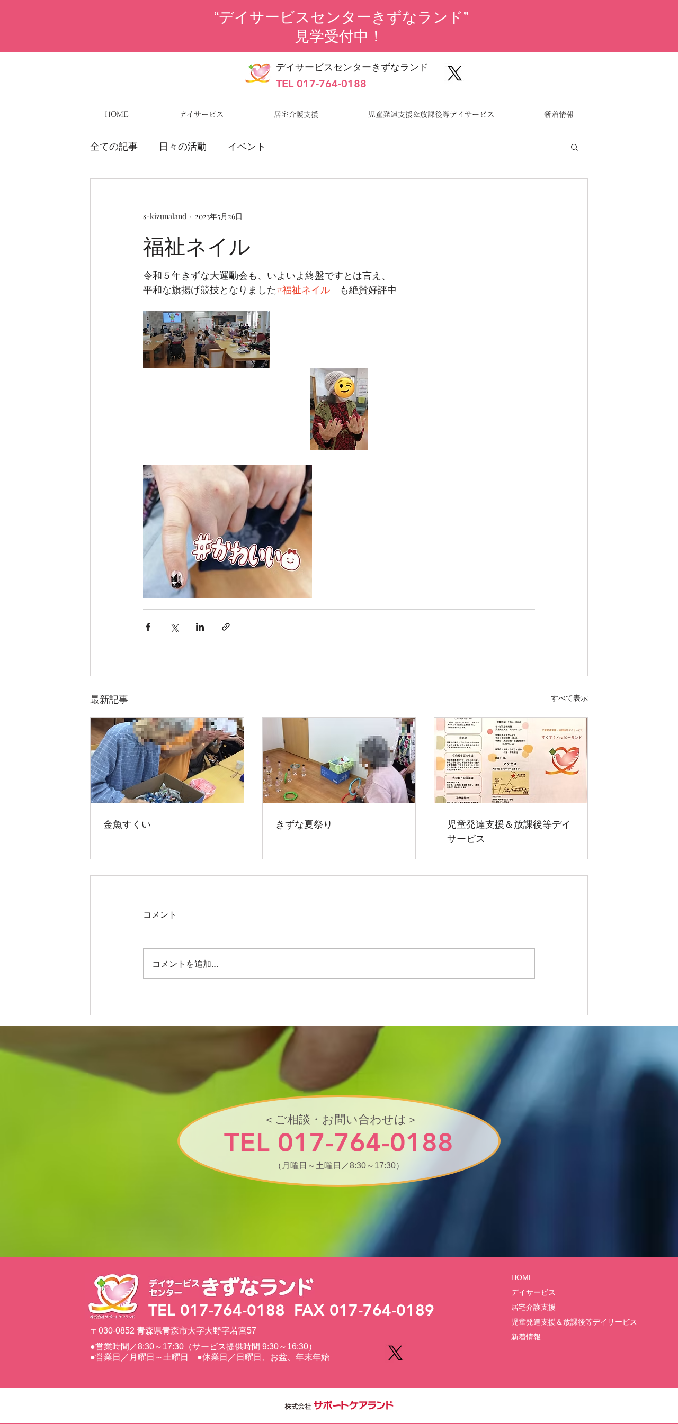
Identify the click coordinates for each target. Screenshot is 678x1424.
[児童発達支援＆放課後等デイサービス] (510, 760)
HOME (522, 1277)
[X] (454, 73)
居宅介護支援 (533, 1307)
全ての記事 (114, 146)
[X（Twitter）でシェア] (174, 627)
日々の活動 (183, 146)
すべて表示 (569, 698)
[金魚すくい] (167, 760)
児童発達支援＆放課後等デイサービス (509, 831)
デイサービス (533, 1292)
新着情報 (526, 1336)
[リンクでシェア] (226, 627)
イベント (247, 146)
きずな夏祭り (304, 823)
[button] (574, 146)
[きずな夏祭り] (339, 760)
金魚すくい (127, 823)
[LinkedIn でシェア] (200, 627)
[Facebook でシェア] (148, 627)
